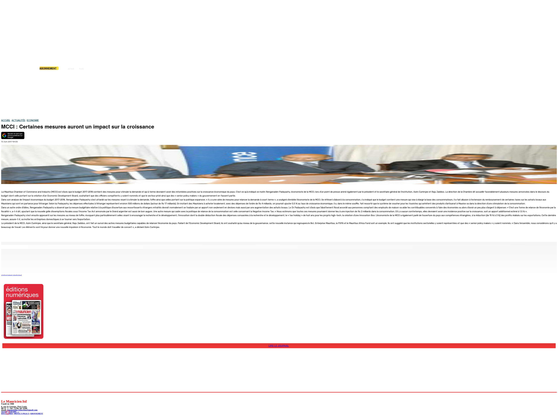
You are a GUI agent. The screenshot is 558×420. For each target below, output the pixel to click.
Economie (33, 120)
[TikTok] (23, 395)
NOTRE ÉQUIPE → (10, 412)
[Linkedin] (16, 395)
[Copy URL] (51, 234)
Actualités (18, 120)
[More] (62, 234)
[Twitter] (40, 234)
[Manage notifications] (7, 412)
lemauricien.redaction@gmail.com (22, 410)
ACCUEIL (5, 120)
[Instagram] (10, 395)
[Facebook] (30, 234)
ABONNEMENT (36, 414)
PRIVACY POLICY (21, 414)
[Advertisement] (279, 94)
